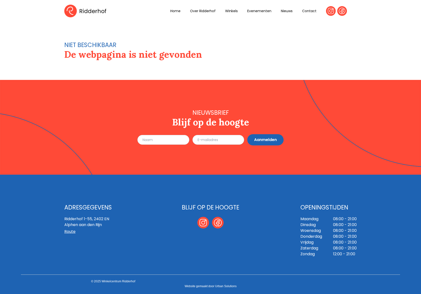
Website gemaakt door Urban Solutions (211, 286)
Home (175, 11)
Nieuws (287, 11)
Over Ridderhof (203, 11)
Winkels (231, 11)
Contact (309, 11)
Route (70, 231)
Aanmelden (265, 139)
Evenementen (259, 11)
